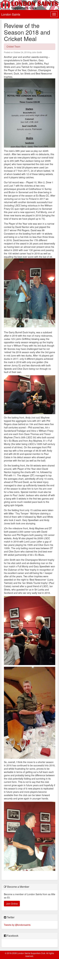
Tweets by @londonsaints (17, 924)
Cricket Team (13, 46)
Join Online (12, 903)
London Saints (10, 14)
